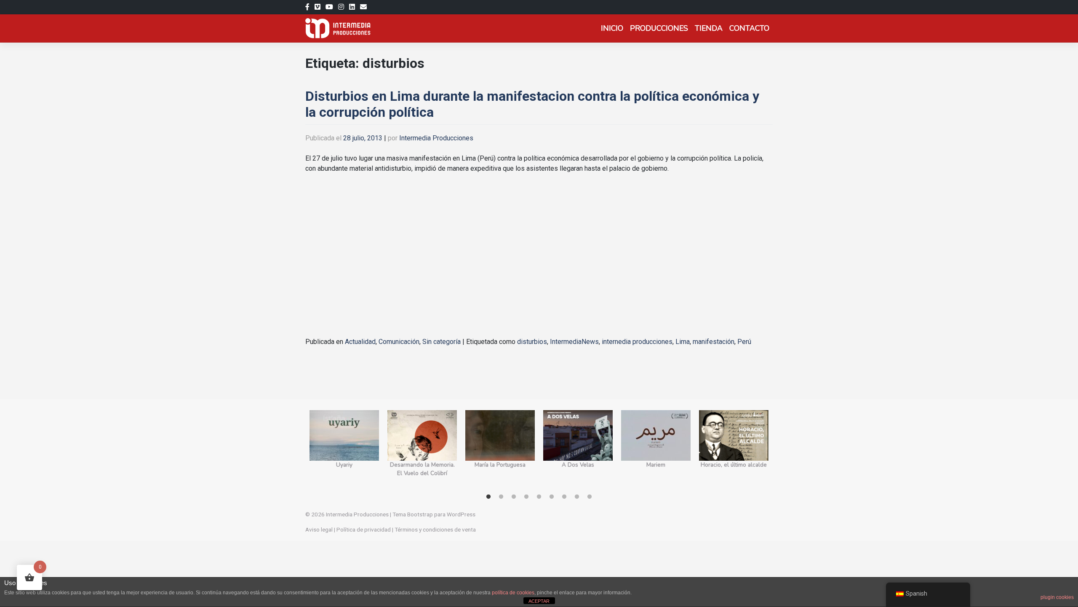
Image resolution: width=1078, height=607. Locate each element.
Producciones (659, 28)
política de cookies (513, 593)
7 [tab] (564, 497)
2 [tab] (501, 497)
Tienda (709, 28)
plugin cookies (1057, 597)
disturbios (532, 342)
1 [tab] (488, 497)
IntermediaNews (574, 342)
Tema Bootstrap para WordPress (433, 514)
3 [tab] (514, 497)
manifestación (713, 342)
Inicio (612, 28)
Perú (744, 342)
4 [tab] (526, 497)
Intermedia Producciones (436, 138)
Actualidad (360, 342)
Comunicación (399, 342)
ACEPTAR (539, 601)
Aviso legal (319, 529)
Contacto (749, 28)
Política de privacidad (363, 529)
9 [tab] (589, 497)
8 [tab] (577, 497)
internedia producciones (637, 342)
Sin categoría (441, 342)
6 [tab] (551, 497)
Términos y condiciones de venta (435, 529)
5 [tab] (539, 497)
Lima (682, 342)
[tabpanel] (344, 448)
